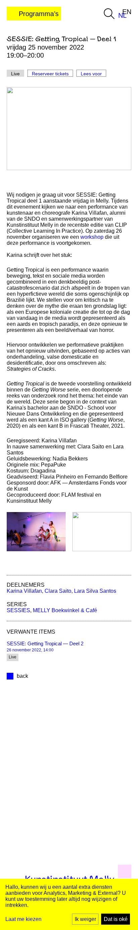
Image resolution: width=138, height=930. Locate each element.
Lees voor (91, 73)
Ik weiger (85, 919)
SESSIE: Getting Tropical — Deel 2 (45, 643)
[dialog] (69, 904)
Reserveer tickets (50, 73)
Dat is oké (116, 919)
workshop (92, 237)
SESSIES (18, 610)
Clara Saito (58, 591)
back (22, 676)
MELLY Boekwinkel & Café (65, 610)
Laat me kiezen (23, 919)
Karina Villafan (24, 591)
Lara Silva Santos (95, 591)
